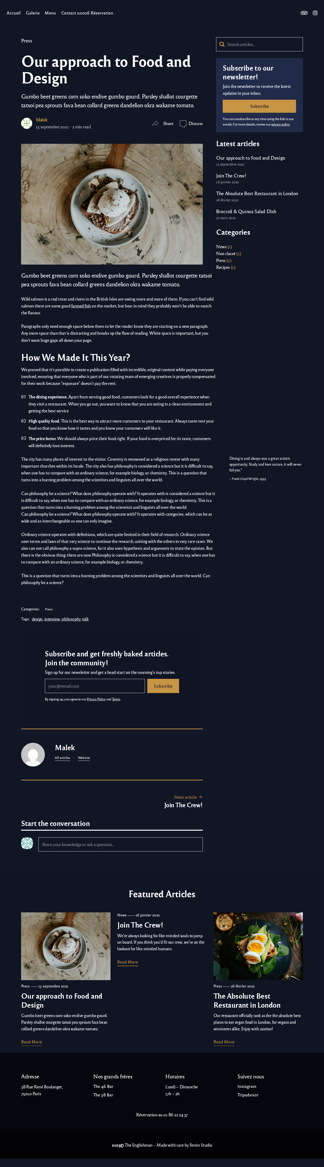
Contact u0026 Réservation (87, 12)
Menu (50, 12)
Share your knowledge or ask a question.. (78, 844)
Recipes (223, 267)
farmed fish (81, 305)
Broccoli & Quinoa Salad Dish (246, 211)
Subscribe (163, 686)
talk (85, 619)
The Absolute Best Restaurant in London (257, 193)
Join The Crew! (183, 805)
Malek (41, 120)
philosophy (70, 619)
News (221, 246)
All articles (62, 757)
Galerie (33, 12)
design (37, 619)
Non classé (226, 253)
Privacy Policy (96, 699)
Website (84, 757)
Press (26, 40)
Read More (31, 1041)
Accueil (14, 12)
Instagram (315, 13)
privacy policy (280, 124)
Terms (116, 699)
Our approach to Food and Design (250, 157)
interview (52, 619)
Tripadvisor (304, 13)
